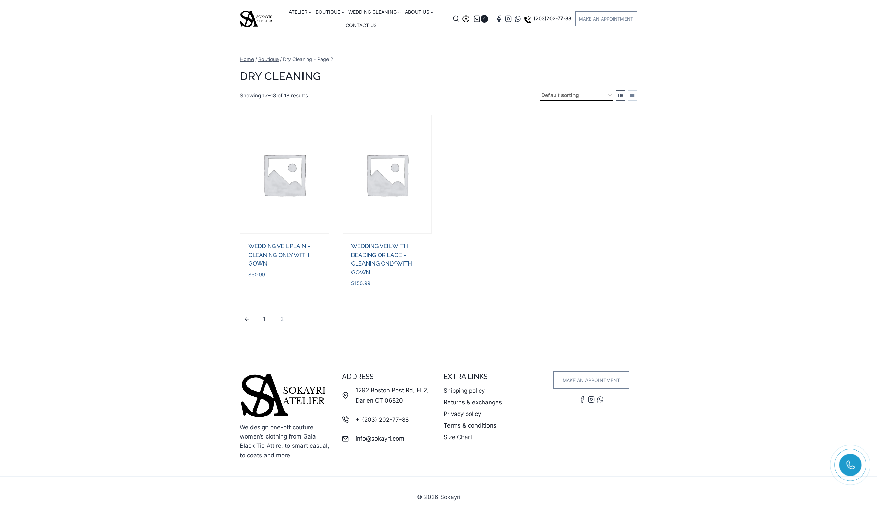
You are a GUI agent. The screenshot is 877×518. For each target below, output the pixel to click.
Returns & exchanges (473, 402)
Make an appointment (606, 19)
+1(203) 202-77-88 (382, 419)
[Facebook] (499, 18)
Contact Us (361, 25)
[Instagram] (508, 18)
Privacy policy (462, 413)
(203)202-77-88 (552, 18)
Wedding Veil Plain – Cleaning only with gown (279, 255)
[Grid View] (620, 95)
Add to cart (265, 295)
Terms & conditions (470, 425)
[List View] (632, 95)
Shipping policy (464, 390)
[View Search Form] (456, 19)
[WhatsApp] (517, 18)
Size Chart (458, 437)
